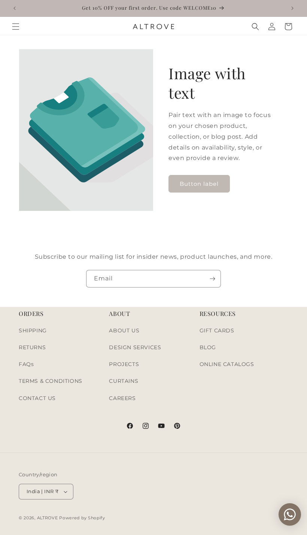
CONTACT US (37, 398)
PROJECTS (124, 364)
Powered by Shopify (82, 517)
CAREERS (122, 398)
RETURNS (32, 347)
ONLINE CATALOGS (227, 364)
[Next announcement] (292, 8)
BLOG (208, 347)
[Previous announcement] (14, 8)
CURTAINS (123, 381)
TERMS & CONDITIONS (50, 381)
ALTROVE (47, 517)
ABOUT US (124, 330)
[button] (15, 26)
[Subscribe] (212, 279)
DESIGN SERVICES (135, 347)
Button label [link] (199, 183)
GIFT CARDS (217, 330)
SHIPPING (33, 330)
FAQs (26, 364)
